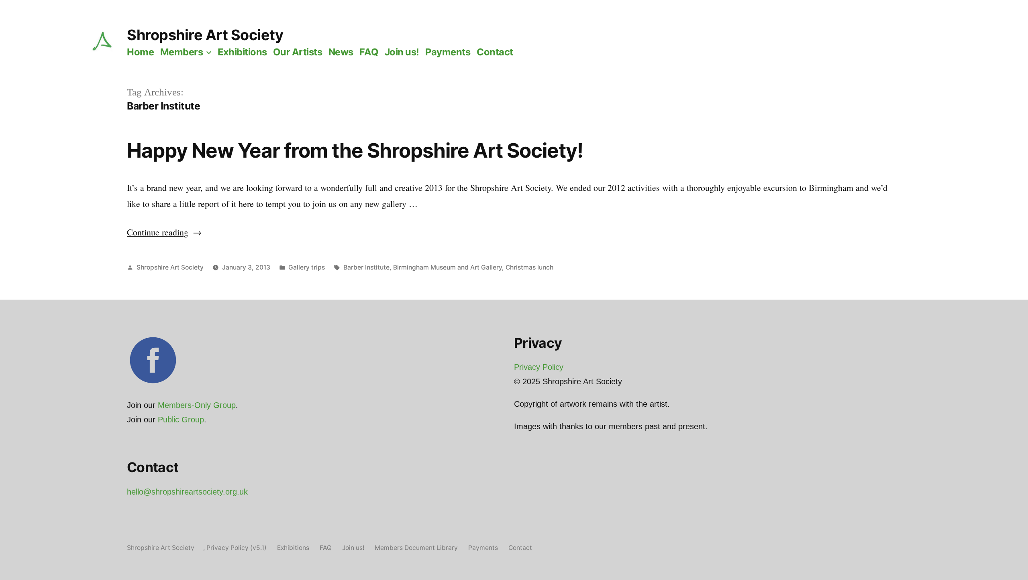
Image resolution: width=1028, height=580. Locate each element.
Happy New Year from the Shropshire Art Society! (355, 150)
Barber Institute (366, 267)
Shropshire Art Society (205, 35)
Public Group (181, 419)
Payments (447, 52)
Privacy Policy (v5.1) (236, 548)
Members (181, 52)
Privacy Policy (538, 367)
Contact (495, 52)
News (340, 52)
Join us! (402, 52)
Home (140, 52)
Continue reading (164, 232)
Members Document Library (416, 548)
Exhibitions (242, 52)
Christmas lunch (529, 267)
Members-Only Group (197, 405)
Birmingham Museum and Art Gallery (447, 267)
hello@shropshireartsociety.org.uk (187, 491)
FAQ (368, 52)
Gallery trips (306, 267)
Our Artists (297, 52)
